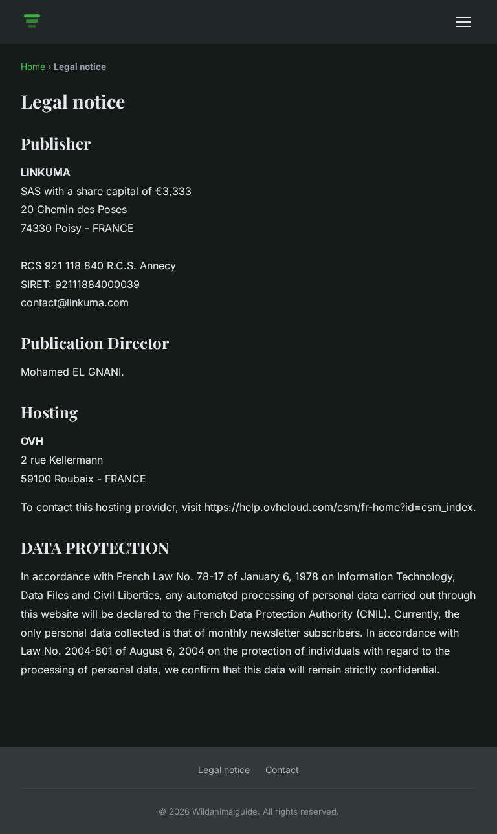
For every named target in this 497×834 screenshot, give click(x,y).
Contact (282, 769)
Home (33, 67)
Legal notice (224, 769)
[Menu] (463, 22)
